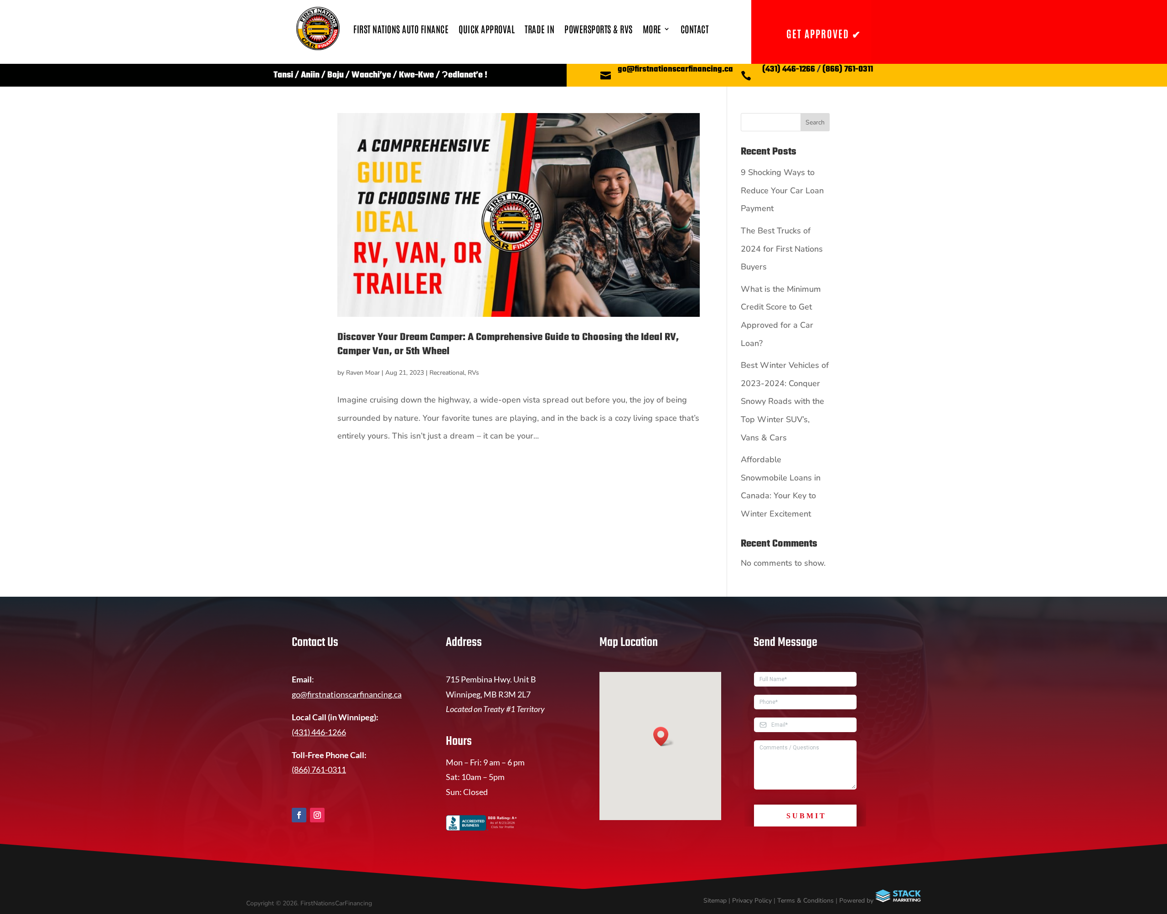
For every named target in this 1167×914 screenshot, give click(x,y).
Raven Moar (363, 372)
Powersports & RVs (598, 29)
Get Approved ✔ (823, 33)
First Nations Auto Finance (401, 29)
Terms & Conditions (805, 900)
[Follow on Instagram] (317, 815)
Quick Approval (487, 29)
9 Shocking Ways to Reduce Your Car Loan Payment (782, 190)
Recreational (447, 372)
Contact (695, 29)
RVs (473, 372)
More (652, 29)
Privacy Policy (752, 900)
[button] (663, 736)
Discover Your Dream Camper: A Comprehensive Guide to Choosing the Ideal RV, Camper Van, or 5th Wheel (508, 344)
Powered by (857, 900)
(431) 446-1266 (788, 69)
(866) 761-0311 (847, 69)
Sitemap (715, 900)
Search (815, 122)
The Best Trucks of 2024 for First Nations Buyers (782, 248)
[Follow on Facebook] (299, 815)
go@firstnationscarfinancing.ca (675, 69)
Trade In (539, 29)
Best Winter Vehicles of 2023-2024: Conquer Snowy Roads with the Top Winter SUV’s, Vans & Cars (785, 401)
